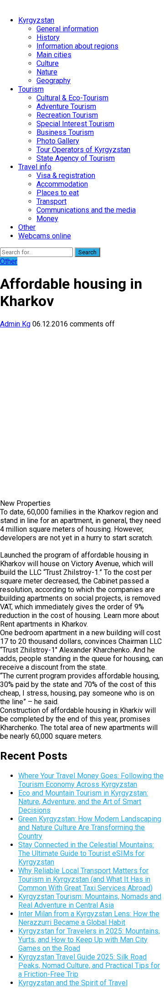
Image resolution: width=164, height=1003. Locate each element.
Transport (51, 201)
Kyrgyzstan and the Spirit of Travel (73, 982)
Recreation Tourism (67, 115)
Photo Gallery (57, 141)
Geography (53, 80)
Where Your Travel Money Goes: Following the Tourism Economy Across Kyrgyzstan (91, 780)
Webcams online (44, 236)
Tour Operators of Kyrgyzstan (83, 149)
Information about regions (77, 46)
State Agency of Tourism (75, 158)
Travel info (34, 167)
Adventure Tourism (66, 106)
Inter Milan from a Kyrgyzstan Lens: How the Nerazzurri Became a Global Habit (88, 918)
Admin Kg (15, 324)
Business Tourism (65, 132)
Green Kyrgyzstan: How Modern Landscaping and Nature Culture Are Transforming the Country (89, 827)
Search (87, 252)
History (48, 37)
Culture (47, 63)
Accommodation (62, 184)
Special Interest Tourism (75, 123)
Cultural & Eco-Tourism (72, 98)
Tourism (31, 89)
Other (27, 227)
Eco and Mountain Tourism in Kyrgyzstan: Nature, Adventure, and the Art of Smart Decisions (83, 802)
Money (47, 218)
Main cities (54, 54)
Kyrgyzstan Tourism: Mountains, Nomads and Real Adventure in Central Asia (89, 900)
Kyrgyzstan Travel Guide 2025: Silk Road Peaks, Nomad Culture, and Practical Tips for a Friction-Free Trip (89, 965)
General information (67, 29)
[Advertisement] (82, 410)
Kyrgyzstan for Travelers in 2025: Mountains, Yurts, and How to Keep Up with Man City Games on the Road (89, 940)
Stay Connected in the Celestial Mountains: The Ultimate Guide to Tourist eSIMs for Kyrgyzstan (86, 853)
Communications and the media (86, 210)
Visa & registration (65, 175)
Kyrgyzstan (36, 20)
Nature (46, 72)
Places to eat (57, 192)
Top (154, 990)
